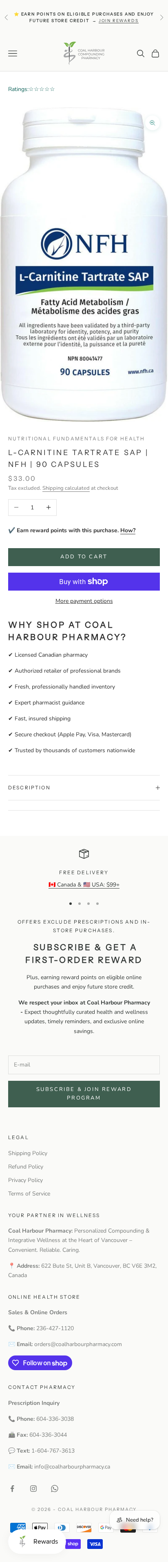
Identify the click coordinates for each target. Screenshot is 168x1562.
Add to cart (84, 556)
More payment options (84, 601)
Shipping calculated (66, 488)
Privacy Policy (25, 1180)
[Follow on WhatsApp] (55, 1488)
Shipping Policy (27, 1153)
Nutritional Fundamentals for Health (76, 438)
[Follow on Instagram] (33, 1488)
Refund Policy (25, 1167)
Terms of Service (29, 1194)
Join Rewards (119, 20)
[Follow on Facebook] (12, 1488)
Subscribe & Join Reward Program (84, 1094)
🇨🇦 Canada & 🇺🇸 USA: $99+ (84, 885)
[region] (84, 869)
